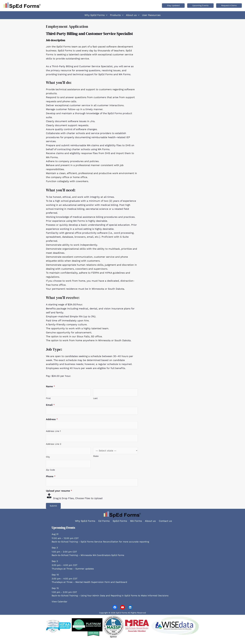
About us (150, 520)
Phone (51, 476)
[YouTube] (122, 607)
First (48, 398)
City (48, 457)
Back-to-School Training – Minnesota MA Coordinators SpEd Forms (88, 555)
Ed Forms (104, 520)
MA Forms (136, 520)
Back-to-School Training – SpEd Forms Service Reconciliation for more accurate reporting (100, 541)
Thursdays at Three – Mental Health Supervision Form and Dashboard (89, 582)
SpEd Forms (120, 520)
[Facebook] (115, 607)
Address (52, 419)
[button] (173, 5)
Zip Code (50, 470)
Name (50, 386)
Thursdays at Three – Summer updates (73, 568)
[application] (106, 15)
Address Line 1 (53, 431)
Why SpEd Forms (85, 520)
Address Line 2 (53, 444)
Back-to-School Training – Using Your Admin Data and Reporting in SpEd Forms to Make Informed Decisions (110, 595)
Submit (53, 506)
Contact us (165, 520)
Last (95, 398)
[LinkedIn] (130, 607)
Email (50, 404)
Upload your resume (59, 490)
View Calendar (59, 601)
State (96, 456)
